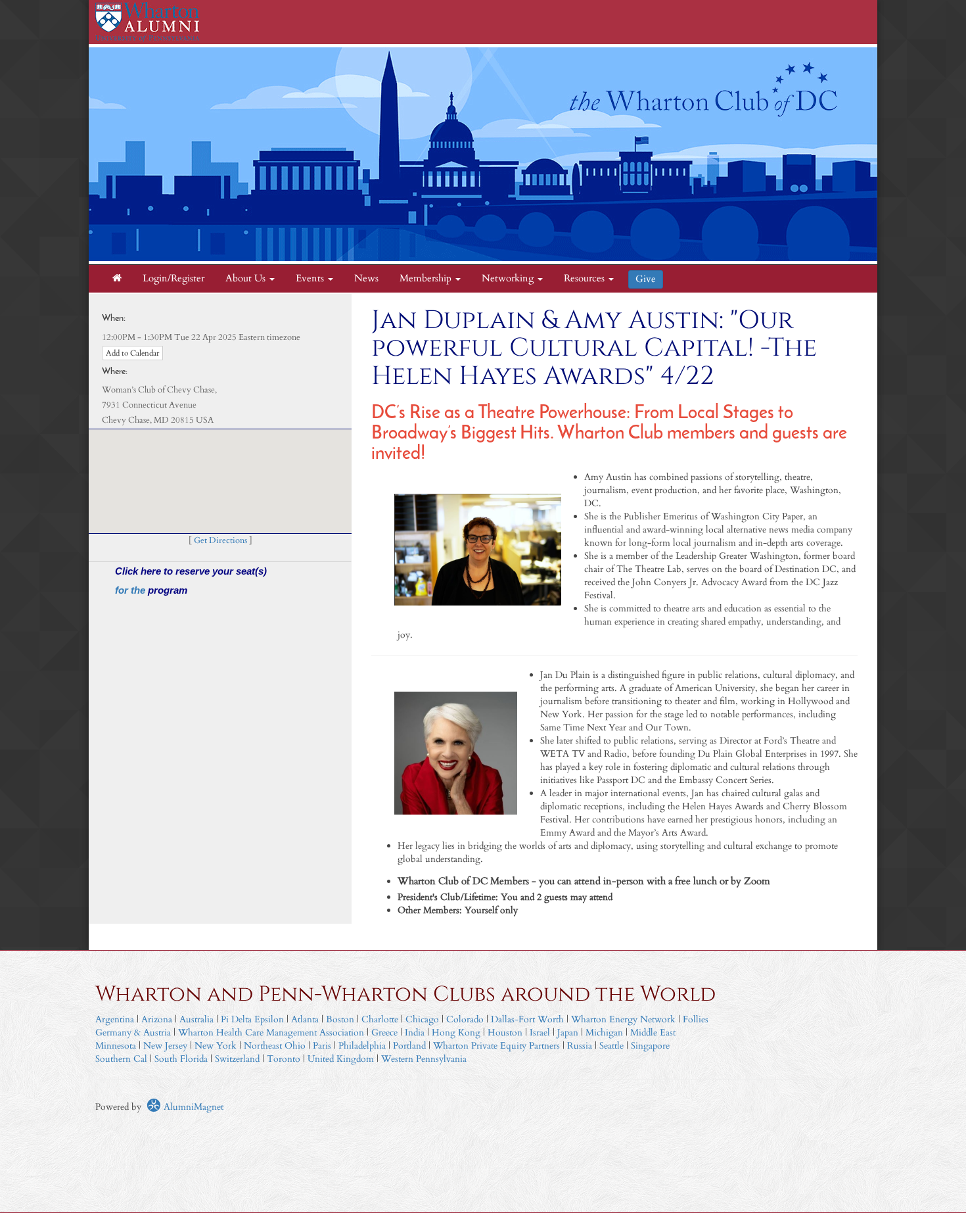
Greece (384, 1032)
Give (645, 279)
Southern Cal (121, 1059)
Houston (505, 1032)
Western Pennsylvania (424, 1059)
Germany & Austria (133, 1032)
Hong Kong (456, 1032)
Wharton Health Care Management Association (271, 1032)
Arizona (156, 1019)
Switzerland (237, 1059)
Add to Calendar (132, 353)
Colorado (465, 1019)
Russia (579, 1045)
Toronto (283, 1059)
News (366, 278)
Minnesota (115, 1045)
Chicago (422, 1019)
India (415, 1032)
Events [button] (311, 278)
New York (216, 1045)
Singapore (650, 1045)
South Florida (181, 1059)
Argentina (114, 1019)
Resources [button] (585, 278)
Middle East (653, 1032)
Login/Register (173, 278)
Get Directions (220, 540)
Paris (322, 1045)
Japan (567, 1032)
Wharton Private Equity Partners (496, 1045)
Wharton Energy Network (623, 1019)
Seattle (611, 1045)
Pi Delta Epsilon (252, 1019)
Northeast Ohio (275, 1045)
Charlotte (379, 1019)
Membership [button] (427, 278)
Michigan (604, 1032)
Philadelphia (362, 1045)
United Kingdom (341, 1059)
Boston (340, 1019)
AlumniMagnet (192, 1107)
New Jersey (166, 1045)
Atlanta (305, 1019)
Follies (695, 1019)
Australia (196, 1019)
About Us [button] (246, 278)
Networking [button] (509, 278)
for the (131, 590)
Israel (540, 1032)
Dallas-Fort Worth (527, 1019)
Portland (409, 1045)
